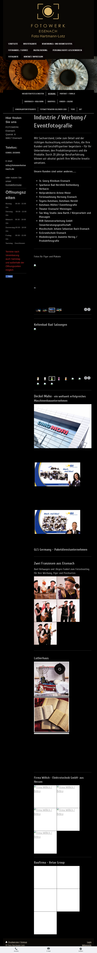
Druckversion (13, 942)
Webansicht (86, 945)
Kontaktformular (13, 185)
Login (89, 942)
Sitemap (23, 942)
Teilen (10, 276)
